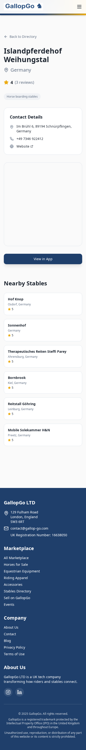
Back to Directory (23, 36)
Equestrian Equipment (22, 571)
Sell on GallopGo (17, 598)
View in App (43, 259)
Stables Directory (17, 591)
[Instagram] (8, 692)
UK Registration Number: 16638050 (39, 535)
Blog (7, 640)
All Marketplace (16, 558)
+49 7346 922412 (29, 138)
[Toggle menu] (79, 7)
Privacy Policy (14, 647)
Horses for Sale (16, 564)
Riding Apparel (16, 578)
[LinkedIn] (19, 692)
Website (22, 146)
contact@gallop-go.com (29, 528)
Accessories (13, 584)
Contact (10, 634)
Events (9, 604)
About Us (11, 627)
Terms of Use (14, 654)
